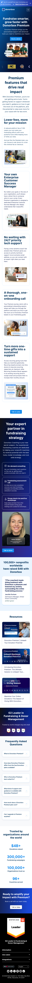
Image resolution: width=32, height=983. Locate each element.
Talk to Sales (8, 550)
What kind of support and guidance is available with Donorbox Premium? (12, 791)
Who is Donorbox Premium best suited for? (13, 778)
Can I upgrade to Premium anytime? (13, 815)
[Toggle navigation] (28, 9)
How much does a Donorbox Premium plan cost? (13, 804)
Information (6, 950)
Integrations (7, 959)
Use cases (6, 955)
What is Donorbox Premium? (13, 753)
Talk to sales (16, 412)
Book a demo (16, 39)
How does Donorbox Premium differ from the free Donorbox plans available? (14, 765)
